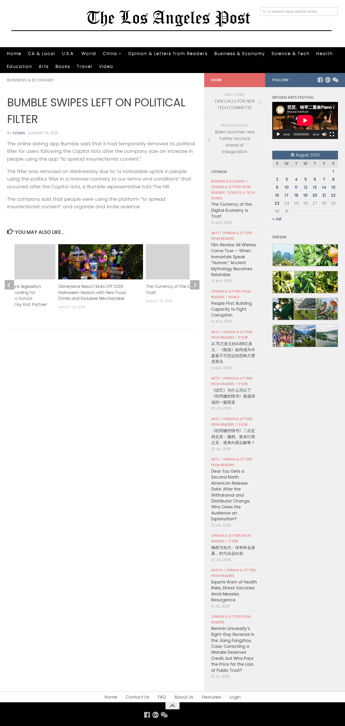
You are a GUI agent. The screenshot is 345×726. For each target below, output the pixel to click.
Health (324, 53)
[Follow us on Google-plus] (327, 80)
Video (106, 66)
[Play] (278, 134)
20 (314, 195)
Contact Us (137, 697)
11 (296, 187)
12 (305, 187)
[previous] (9, 285)
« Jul (276, 219)
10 (287, 187)
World (88, 53)
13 (315, 187)
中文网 (243, 337)
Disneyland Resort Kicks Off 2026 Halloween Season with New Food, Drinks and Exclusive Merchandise (92, 292)
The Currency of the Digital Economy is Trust (231, 210)
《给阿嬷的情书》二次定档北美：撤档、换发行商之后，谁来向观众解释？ (233, 436)
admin (18, 133)
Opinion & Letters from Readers (168, 53)
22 (333, 195)
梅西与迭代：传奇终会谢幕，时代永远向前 (233, 550)
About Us (183, 697)
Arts (44, 66)
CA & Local (41, 53)
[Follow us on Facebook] (320, 80)
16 (277, 195)
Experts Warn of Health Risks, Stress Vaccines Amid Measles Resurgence (234, 591)
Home (14, 53)
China (110, 53)
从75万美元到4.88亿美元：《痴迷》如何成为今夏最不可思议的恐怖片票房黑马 (233, 352)
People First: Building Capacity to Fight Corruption (231, 309)
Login (235, 697)
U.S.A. (68, 53)
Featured (211, 697)
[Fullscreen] (332, 134)
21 (324, 195)
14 (324, 187)
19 (305, 195)
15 (333, 187)
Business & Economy (239, 53)
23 (277, 203)
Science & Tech (291, 53)
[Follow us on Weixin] (335, 80)
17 (286, 195)
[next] (194, 285)
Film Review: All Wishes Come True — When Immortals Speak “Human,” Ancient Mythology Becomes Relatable (233, 260)
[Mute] (324, 134)
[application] (305, 120)
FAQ (162, 697)
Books (62, 66)
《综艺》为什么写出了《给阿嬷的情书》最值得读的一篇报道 (233, 396)
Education (19, 66)
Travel (84, 66)
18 (296, 195)
